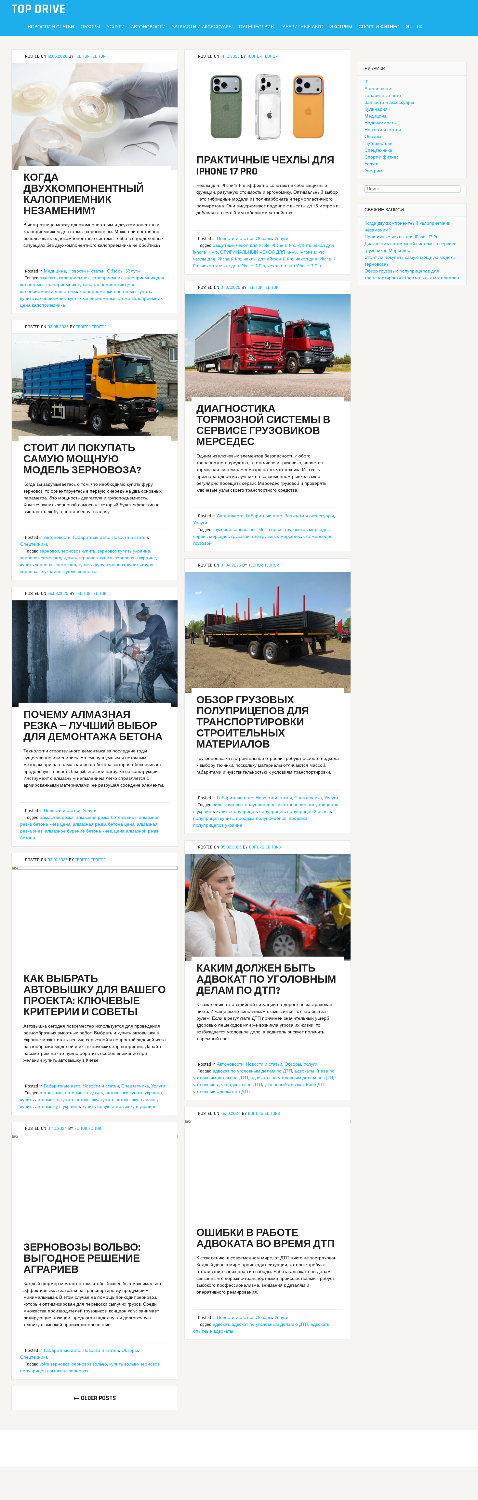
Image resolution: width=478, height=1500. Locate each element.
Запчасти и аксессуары (202, 27)
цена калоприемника (42, 305)
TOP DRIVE (38, 9)
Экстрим (341, 27)
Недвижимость (380, 123)
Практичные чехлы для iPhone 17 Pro (402, 237)
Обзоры (90, 27)
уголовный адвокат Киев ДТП (295, 1085)
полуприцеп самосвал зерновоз (54, 1371)
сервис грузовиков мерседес (299, 530)
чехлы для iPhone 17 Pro (217, 259)
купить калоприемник (43, 298)
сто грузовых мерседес (276, 537)
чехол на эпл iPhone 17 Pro (294, 266)
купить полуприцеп (236, 812)
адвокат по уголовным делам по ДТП (252, 1071)
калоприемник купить (68, 285)
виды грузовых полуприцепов (244, 805)
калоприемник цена (114, 285)
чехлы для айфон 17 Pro (268, 259)
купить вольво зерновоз (134, 1364)
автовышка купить (84, 1093)
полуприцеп (272, 812)
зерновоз (49, 551)
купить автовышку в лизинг (128, 1100)
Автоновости (148, 27)
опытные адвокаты (213, 1331)
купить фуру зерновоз (101, 565)
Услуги (116, 27)
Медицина (55, 271)
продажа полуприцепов (261, 818)
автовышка (51, 1093)
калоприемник (107, 278)
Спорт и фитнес (379, 27)
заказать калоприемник (64, 278)
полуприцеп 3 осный (309, 812)
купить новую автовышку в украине (119, 1107)
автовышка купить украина (133, 1093)
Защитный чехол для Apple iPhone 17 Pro (254, 245)
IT (366, 82)
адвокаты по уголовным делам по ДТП (291, 1078)
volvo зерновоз (55, 1364)
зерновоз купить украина (124, 551)
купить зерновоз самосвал (48, 565)
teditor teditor (90, 56)
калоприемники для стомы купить (115, 292)
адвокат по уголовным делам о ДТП (270, 1324)
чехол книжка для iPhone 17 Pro (233, 266)
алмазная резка (56, 817)
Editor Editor (87, 1128)
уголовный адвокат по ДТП (221, 1092)
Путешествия (256, 27)
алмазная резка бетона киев (106, 817)
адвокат (221, 1324)
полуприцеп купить (213, 818)
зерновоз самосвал (40, 558)
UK (419, 27)
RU (408, 27)
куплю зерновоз (80, 572)
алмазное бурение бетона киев (78, 831)
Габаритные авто (302, 27)
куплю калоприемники (91, 298)
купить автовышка (39, 1100)
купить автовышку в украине (50, 1107)
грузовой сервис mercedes (240, 530)
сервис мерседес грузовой (221, 537)
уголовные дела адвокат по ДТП (227, 1085)
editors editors (265, 847)
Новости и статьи (51, 27)
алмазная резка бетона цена (104, 824)
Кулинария (376, 109)
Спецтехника (34, 544)
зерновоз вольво (89, 1364)
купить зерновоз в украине (128, 558)
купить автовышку (79, 1100)
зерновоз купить (78, 551)
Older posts (94, 1398)
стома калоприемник (140, 298)
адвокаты (320, 1324)
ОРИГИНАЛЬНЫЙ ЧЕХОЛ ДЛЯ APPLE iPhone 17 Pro (272, 252)
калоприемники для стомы (48, 292)
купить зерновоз (80, 558)
